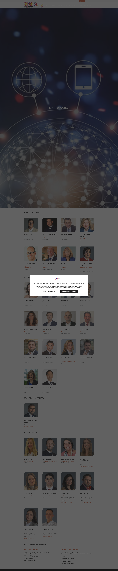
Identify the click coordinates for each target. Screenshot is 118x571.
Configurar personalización (48, 291)
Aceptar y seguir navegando (69, 291)
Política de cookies (76, 287)
